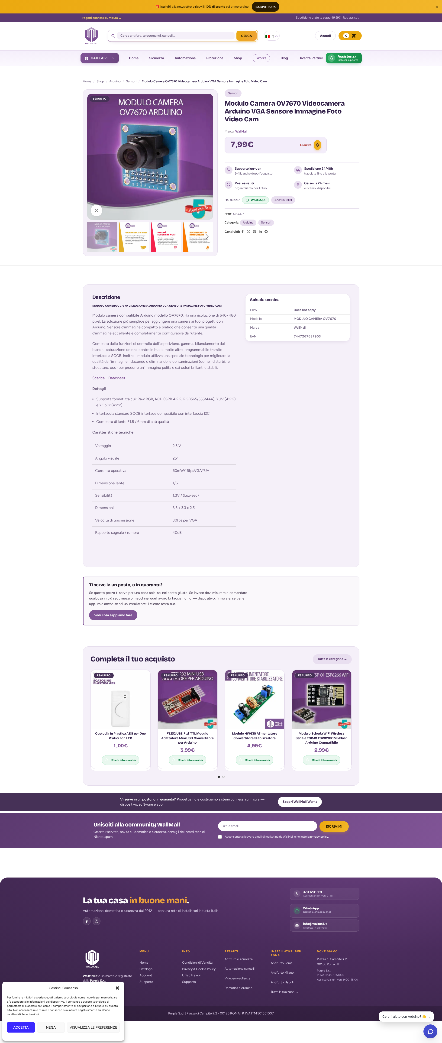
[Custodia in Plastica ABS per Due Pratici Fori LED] (120, 699)
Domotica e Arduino (238, 988)
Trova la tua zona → (284, 992)
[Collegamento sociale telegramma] (266, 232)
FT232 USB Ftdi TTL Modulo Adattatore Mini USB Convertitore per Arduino (187, 738)
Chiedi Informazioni (123, 760)
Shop (100, 81)
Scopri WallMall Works (300, 802)
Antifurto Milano (282, 972)
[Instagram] (96, 921)
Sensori (131, 81)
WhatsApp (258, 200)
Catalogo (145, 969)
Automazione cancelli (240, 968)
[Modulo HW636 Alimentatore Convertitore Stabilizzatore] (254, 699)
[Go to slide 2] (223, 777)
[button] (117, 988)
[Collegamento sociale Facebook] (242, 232)
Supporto (146, 982)
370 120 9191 (283, 200)
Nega (51, 1027)
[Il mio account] (325, 35)
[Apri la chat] (430, 1031)
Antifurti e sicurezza (239, 959)
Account (145, 975)
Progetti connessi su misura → (101, 17)
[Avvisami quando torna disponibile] (317, 145)
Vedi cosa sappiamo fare (113, 615)
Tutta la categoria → (332, 659)
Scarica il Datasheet (108, 378)
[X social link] (248, 232)
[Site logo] (91, 36)
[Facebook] (87, 921)
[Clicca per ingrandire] (96, 210)
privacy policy (319, 836)
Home (87, 81)
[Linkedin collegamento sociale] (260, 232)
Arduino (115, 81)
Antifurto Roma (281, 963)
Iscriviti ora (265, 7)
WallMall (241, 131)
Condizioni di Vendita (197, 963)
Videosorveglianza (237, 978)
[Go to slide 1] (219, 777)
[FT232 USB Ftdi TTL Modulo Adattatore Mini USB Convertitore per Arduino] (187, 699)
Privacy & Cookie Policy (199, 969)
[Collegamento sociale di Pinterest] (255, 232)
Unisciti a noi (191, 975)
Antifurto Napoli (282, 982)
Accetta (21, 1027)
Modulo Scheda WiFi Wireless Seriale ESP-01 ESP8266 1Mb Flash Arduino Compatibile (322, 738)
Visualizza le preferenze (93, 1027)
